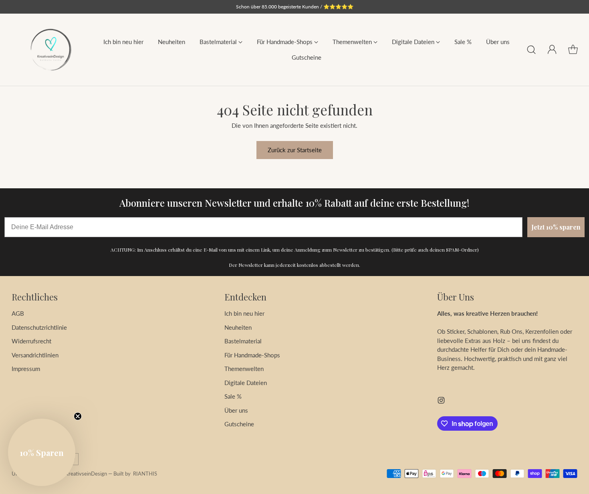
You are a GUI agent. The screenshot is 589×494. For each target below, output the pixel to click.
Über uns (236, 410)
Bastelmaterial (243, 341)
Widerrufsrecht (31, 341)
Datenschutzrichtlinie (39, 327)
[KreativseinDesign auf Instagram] (441, 401)
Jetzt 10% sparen (556, 227)
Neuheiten (238, 327)
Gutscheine (239, 423)
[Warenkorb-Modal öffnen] (573, 49)
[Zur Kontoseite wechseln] (552, 49)
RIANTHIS (145, 473)
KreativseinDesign (86, 473)
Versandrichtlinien (35, 355)
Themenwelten (244, 368)
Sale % (233, 396)
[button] (41, 452)
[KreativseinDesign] (51, 49)
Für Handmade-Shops (252, 355)
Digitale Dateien (245, 382)
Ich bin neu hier (244, 313)
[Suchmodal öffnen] (531, 49)
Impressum (26, 368)
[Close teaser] (78, 416)
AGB (18, 313)
